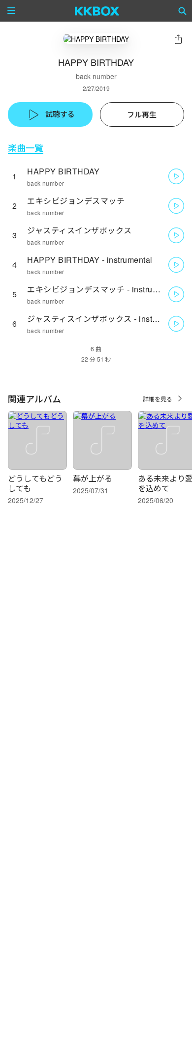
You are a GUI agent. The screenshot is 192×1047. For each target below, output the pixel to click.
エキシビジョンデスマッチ (76, 200)
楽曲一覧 (25, 147)
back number (96, 76)
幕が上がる (92, 478)
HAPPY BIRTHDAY (63, 171)
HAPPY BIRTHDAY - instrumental (90, 259)
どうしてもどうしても (35, 483)
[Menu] (11, 11)
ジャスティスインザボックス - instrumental (106, 318)
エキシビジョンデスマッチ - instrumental (102, 289)
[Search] (183, 11)
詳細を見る (157, 399)
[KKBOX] (97, 11)
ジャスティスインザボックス (79, 230)
